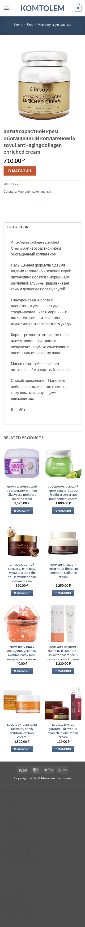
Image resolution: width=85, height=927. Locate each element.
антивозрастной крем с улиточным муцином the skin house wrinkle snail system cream (22, 573)
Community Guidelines (21, 918)
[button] (6, 8)
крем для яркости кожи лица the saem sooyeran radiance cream (63, 571)
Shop (30, 24)
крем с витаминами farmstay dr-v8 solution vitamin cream (22, 731)
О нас (8, 799)
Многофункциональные (54, 24)
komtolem (43, 8)
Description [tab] (17, 227)
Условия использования (22, 842)
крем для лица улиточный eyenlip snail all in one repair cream (63, 731)
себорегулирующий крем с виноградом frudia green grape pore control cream (63, 492)
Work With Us (14, 896)
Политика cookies (17, 850)
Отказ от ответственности (23, 857)
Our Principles (14, 882)
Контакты (11, 807)
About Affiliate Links (19, 911)
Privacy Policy (14, 864)
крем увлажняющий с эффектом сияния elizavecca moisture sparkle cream (22, 492)
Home (18, 24)
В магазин (19, 171)
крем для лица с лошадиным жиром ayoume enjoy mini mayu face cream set (22, 653)
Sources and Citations (20, 889)
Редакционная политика (22, 824)
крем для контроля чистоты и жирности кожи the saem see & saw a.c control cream (63, 653)
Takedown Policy (16, 903)
